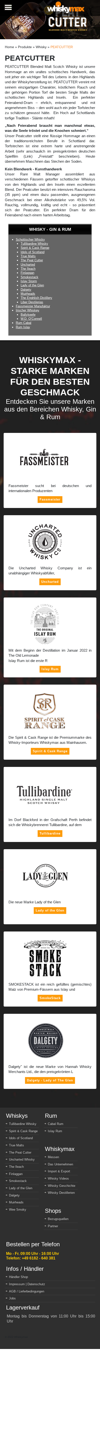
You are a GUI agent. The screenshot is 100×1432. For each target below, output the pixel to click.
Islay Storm (29, 281)
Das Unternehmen (60, 1164)
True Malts (28, 256)
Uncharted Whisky (22, 1159)
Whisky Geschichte (61, 1186)
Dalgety (26, 289)
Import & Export (59, 1171)
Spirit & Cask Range (35, 248)
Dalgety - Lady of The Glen (50, 1080)
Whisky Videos (58, 1178)
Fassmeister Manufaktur (33, 306)
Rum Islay (23, 327)
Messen (53, 1157)
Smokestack (29, 277)
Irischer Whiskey (27, 310)
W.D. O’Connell (31, 319)
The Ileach (28, 268)
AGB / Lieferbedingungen (26, 1291)
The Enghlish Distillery (36, 298)
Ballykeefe (28, 314)
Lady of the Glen (32, 285)
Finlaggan (27, 273)
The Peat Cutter (32, 260)
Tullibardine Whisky (34, 243)
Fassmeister (50, 499)
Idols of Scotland (32, 252)
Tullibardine (50, 833)
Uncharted (28, 264)
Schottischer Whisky (30, 239)
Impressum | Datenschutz (27, 1284)
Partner (53, 1226)
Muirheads (28, 293)
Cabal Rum (55, 1124)
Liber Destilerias (32, 302)
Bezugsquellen (58, 1219)
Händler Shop (18, 1277)
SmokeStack (50, 998)
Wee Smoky (17, 1209)
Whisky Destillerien (61, 1192)
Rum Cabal (23, 323)
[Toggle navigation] (8, 8)
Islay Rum (50, 669)
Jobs (12, 1298)
